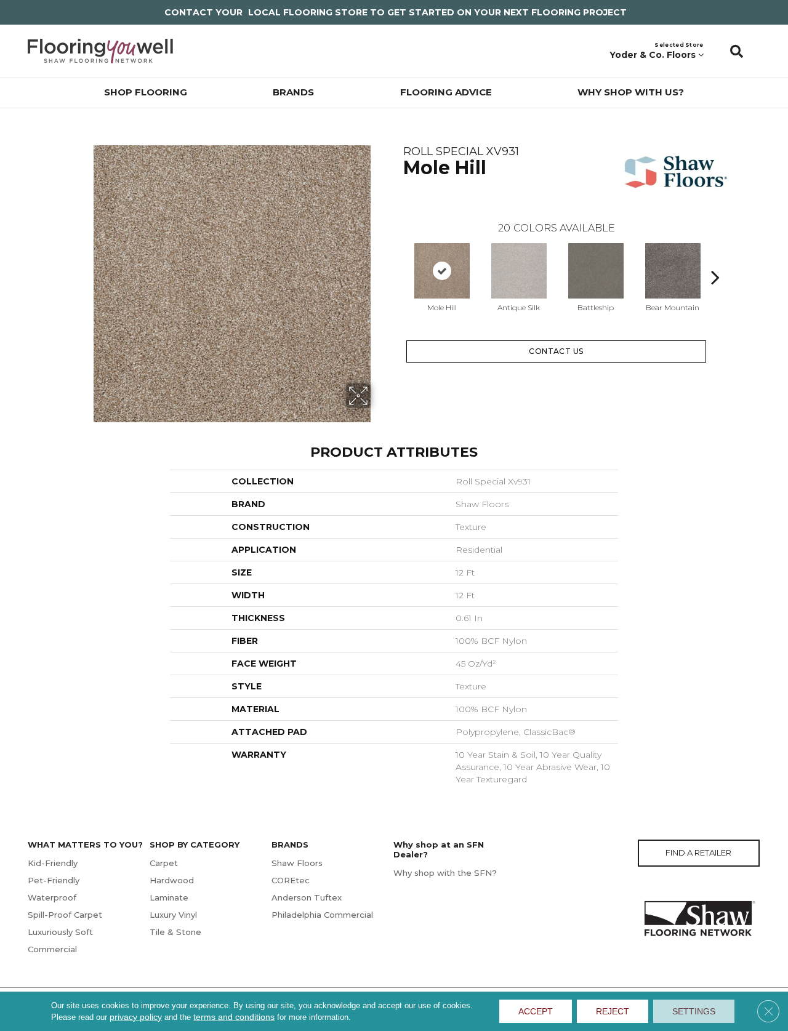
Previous (397, 258)
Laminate (169, 897)
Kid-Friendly (53, 863)
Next (715, 258)
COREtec (290, 880)
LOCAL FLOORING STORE (308, 12)
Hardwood (172, 880)
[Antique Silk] (519, 271)
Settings (693, 1011)
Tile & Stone (175, 932)
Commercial (52, 949)
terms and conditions (234, 1017)
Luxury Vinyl (173, 915)
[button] (736, 51)
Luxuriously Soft (60, 932)
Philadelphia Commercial (322, 915)
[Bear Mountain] (673, 271)
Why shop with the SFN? (445, 873)
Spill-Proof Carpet (65, 915)
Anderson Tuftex (306, 897)
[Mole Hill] (442, 271)
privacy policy (136, 1017)
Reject (612, 1011)
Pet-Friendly (53, 880)
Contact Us (556, 351)
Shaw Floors (297, 863)
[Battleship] (596, 271)
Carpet (164, 863)
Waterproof (52, 897)
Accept (535, 1011)
